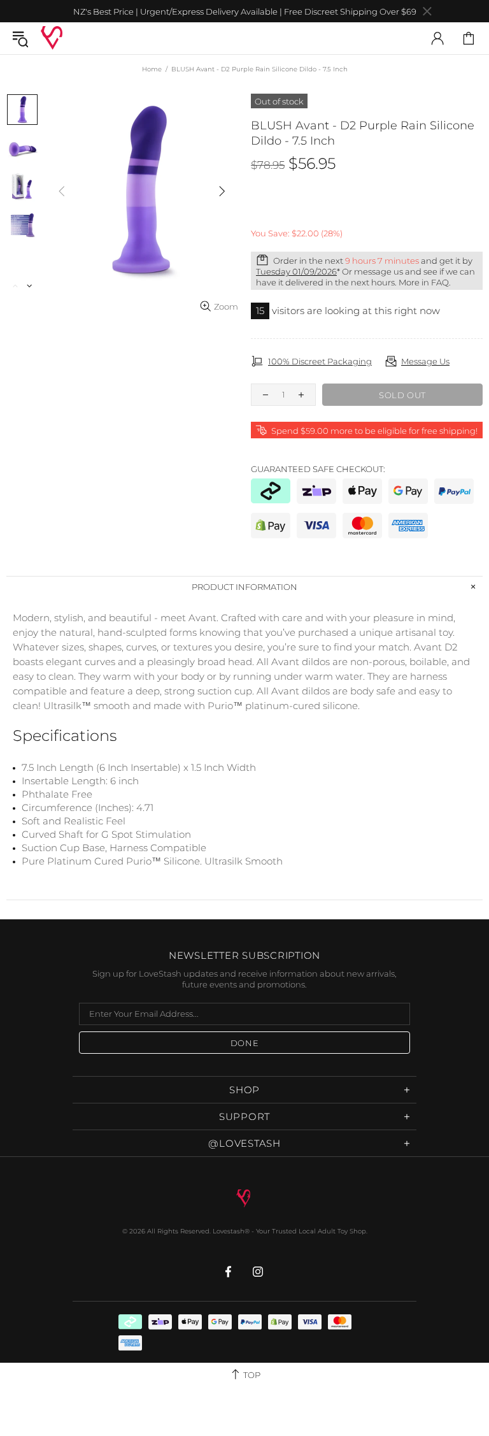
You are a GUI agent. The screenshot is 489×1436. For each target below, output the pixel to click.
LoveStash (51, 38)
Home (152, 69)
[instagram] (258, 1271)
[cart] (468, 38)
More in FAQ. (425, 282)
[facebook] (229, 1271)
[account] (437, 38)
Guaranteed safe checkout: (318, 469)
